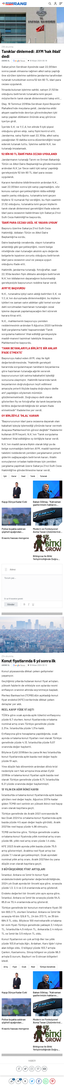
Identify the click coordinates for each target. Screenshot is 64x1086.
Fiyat (15, 967)
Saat (23, 476)
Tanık (32, 476)
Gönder (11, 604)
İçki (5, 476)
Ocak (24, 967)
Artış (6, 967)
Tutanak (43, 476)
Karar (13, 476)
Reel (33, 967)
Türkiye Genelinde (47, 967)
